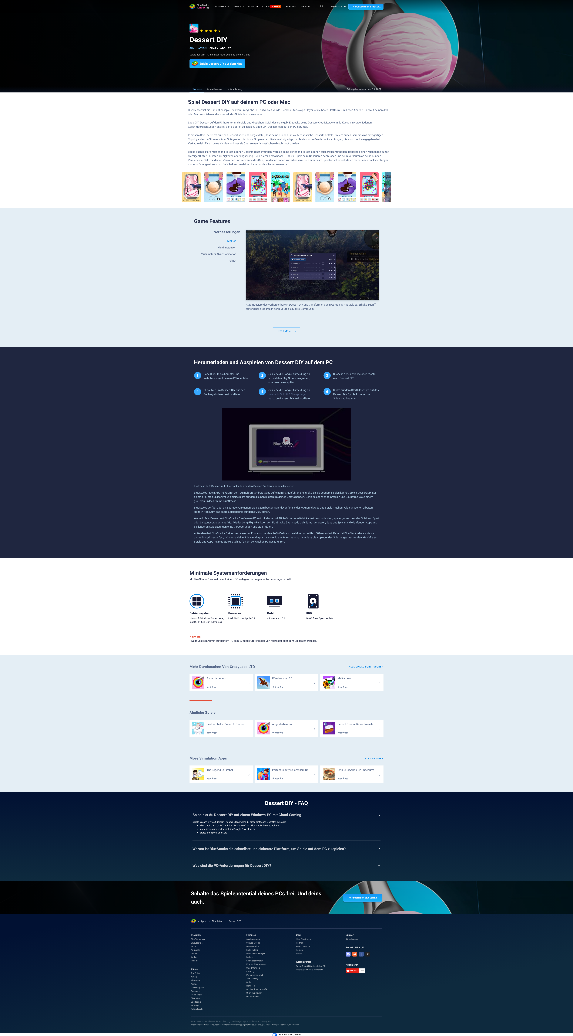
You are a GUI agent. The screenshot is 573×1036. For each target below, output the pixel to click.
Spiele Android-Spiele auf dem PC (310, 966)
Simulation (198, 48)
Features (220, 6)
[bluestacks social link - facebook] (361, 954)
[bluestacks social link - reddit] (354, 954)
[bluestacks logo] (199, 6)
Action (194, 977)
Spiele (237, 6)
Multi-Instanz (252, 950)
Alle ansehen (374, 758)
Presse (299, 953)
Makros (249, 957)
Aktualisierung (352, 939)
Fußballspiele (197, 1009)
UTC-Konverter (252, 996)
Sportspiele (196, 1002)
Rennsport (195, 991)
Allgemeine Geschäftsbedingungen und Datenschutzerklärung (216, 1025)
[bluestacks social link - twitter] (367, 954)
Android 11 (196, 957)
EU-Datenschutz (269, 1025)
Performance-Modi (254, 975)
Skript (249, 982)
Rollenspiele (196, 994)
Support (305, 6)
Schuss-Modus (253, 943)
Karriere (299, 950)
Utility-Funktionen (254, 993)
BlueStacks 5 (197, 943)
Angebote (195, 950)
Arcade (194, 984)
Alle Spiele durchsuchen (366, 667)
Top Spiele (195, 973)
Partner (291, 6)
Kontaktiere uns (303, 946)
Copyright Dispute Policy (252, 1025)
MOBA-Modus (252, 946)
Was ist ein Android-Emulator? (309, 969)
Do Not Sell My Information (288, 1025)
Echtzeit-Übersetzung (256, 964)
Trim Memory (252, 978)
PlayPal (194, 960)
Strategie (195, 1005)
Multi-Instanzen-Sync (255, 953)
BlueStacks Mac (198, 939)
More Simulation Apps (208, 758)
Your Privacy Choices (290, 1034)
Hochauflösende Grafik (256, 989)
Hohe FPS (250, 986)
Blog (251, 6)
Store (271, 6)
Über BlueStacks (303, 939)
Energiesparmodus (254, 960)
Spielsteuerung (253, 939)
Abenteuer (195, 980)
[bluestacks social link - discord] (348, 954)
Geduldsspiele (197, 987)
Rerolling (250, 971)
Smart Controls (253, 968)
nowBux (194, 953)
